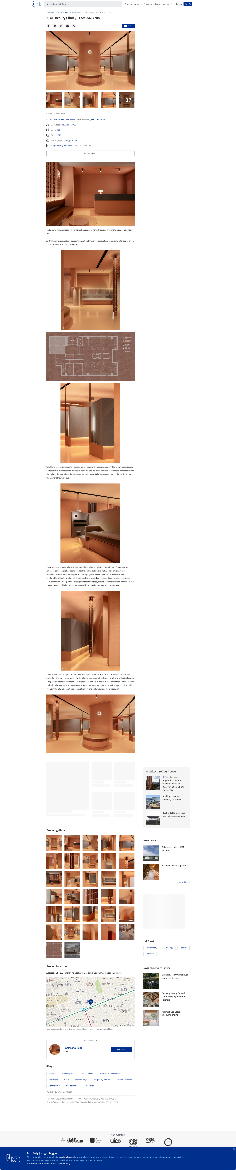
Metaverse (150, 954)
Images (165, 4)
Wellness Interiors (64, 119)
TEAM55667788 (69, 124)
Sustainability (151, 947)
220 (58, 130)
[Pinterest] (74, 26)
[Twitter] (55, 26)
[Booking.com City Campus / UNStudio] (153, 802)
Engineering (57, 145)
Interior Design (81, 1079)
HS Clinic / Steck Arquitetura (175, 865)
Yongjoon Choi (71, 140)
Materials (183, 947)
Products (148, 4)
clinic (66, 1079)
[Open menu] (202, 4)
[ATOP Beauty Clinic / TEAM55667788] (54, 843)
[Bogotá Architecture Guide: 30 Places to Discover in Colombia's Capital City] (153, 783)
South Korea (98, 119)
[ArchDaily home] (36, 4)
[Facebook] (48, 26)
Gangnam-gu (54, 1085)
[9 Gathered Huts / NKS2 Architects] (151, 853)
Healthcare (53, 1079)
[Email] (67, 26)
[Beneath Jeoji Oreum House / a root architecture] (151, 981)
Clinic (49, 119)
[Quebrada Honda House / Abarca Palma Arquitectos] (153, 818)
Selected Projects (86, 1073)
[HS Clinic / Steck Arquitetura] (151, 872)
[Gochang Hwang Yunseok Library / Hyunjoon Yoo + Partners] (151, 999)
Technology (168, 947)
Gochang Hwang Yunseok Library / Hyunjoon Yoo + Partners (173, 996)
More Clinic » (184, 882)
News (157, 4)
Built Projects (67, 1073)
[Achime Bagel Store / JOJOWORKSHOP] (151, 1018)
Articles (137, 4)
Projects (128, 4)
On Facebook (71, 1085)
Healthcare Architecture (110, 1073)
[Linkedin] (61, 26)
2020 (59, 135)
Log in (179, 4)
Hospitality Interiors (102, 1079)
